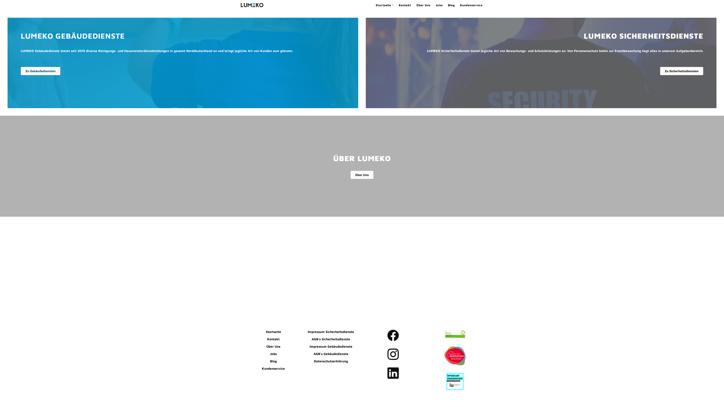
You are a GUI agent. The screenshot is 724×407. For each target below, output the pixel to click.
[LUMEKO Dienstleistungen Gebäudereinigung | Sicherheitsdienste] (252, 5)
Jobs (439, 5)
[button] (392, 5)
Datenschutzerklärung (331, 361)
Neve (244, 396)
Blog (451, 5)
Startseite (273, 332)
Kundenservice (471, 5)
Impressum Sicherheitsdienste (331, 332)
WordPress (249, 402)
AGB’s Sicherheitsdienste (331, 339)
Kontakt (405, 5)
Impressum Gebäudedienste (331, 346)
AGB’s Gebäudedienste (331, 354)
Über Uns (423, 5)
